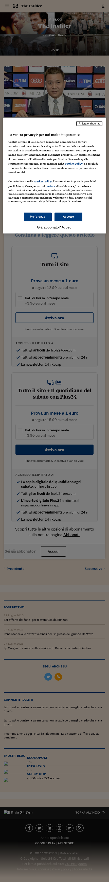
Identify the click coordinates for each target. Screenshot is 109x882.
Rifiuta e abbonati (89, 123)
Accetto (68, 216)
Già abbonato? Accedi (54, 227)
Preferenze (38, 216)
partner (51, 186)
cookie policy (74, 163)
